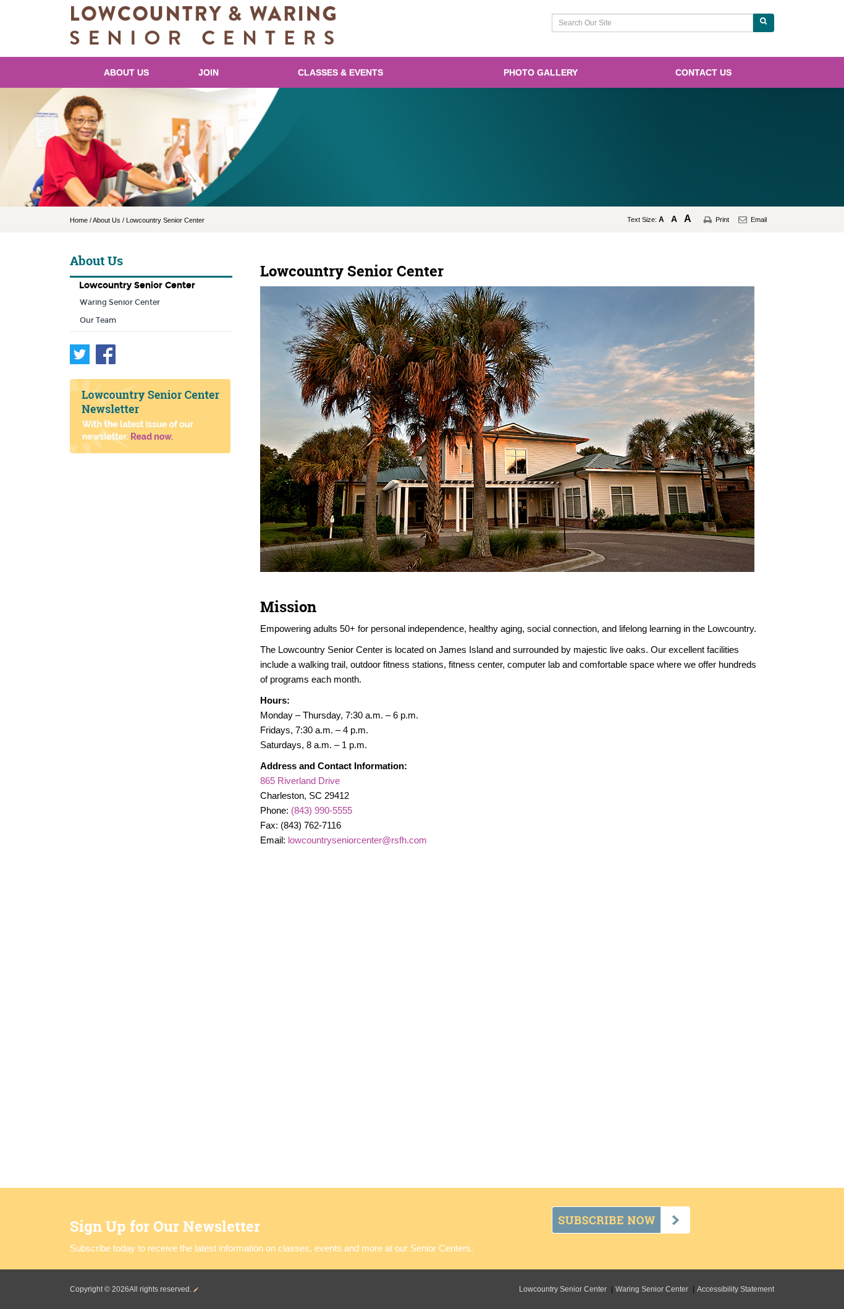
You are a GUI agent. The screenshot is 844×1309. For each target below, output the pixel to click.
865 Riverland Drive (300, 780)
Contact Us (703, 72)
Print (722, 219)
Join (208, 72)
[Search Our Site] (763, 23)
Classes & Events (340, 72)
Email (759, 219)
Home (79, 220)
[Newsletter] (151, 416)
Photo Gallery (541, 72)
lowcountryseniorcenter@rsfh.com (357, 840)
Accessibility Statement (735, 1289)
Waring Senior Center (120, 302)
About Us (126, 72)
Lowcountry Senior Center (137, 285)
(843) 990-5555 (321, 810)
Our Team (98, 320)
